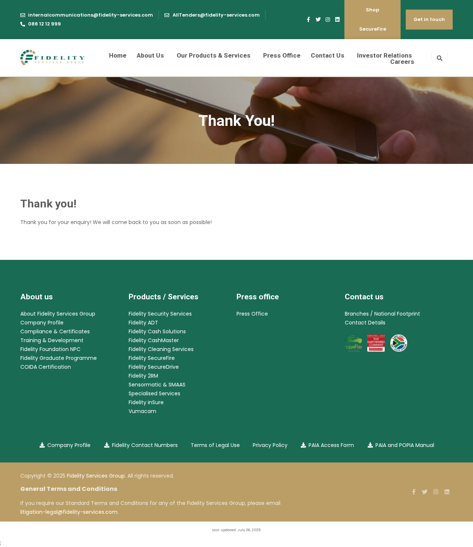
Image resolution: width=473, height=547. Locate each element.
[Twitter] (318, 19)
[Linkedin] (337, 19)
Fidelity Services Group (96, 475)
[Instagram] (327, 19)
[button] (439, 56)
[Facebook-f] (308, 19)
